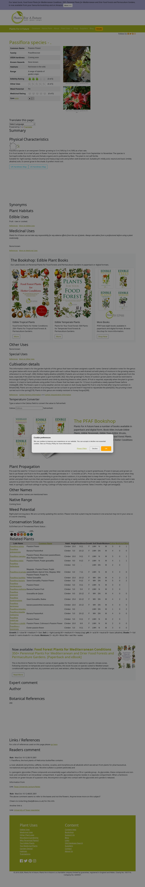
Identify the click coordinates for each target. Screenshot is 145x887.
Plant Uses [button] (65, 28)
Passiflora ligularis (17, 581)
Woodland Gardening (29, 837)
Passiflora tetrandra (18, 609)
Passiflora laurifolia (17, 578)
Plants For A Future (19, 28)
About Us (69, 851)
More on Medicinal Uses (28, 250)
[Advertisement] (126, 84)
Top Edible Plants (27, 843)
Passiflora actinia (17, 546)
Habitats (23, 851)
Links (67, 840)
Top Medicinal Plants (28, 846)
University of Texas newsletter (27, 810)
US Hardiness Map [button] (38, 167)
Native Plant (47, 28)
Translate (28, 127)
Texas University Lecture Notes (27, 786)
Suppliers (84, 28)
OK (106, 448)
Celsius (12, 408)
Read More (18, 674)
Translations (25, 854)
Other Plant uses (27, 835)
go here (54, 744)
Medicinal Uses (26, 832)
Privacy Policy (82, 448)
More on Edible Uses (27, 226)
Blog (92, 28)
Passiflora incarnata (18, 572)
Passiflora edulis (16, 561)
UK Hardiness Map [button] (19, 167)
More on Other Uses (26, 359)
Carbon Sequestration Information (58, 395)
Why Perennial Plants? (29, 840)
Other (126, 543)
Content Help (70, 829)
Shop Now (102, 336)
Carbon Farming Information (30, 395)
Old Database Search (74, 843)
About (56, 28)
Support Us (70, 835)
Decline (95, 448)
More (16, 336)
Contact (68, 848)
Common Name (45, 543)
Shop (76, 28)
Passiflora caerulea (17, 556)
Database (36, 28)
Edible (112, 543)
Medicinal (120, 543)
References (13, 226)
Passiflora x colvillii (17, 623)
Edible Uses (25, 829)
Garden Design (26, 848)
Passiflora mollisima (18, 589)
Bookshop (69, 832)
